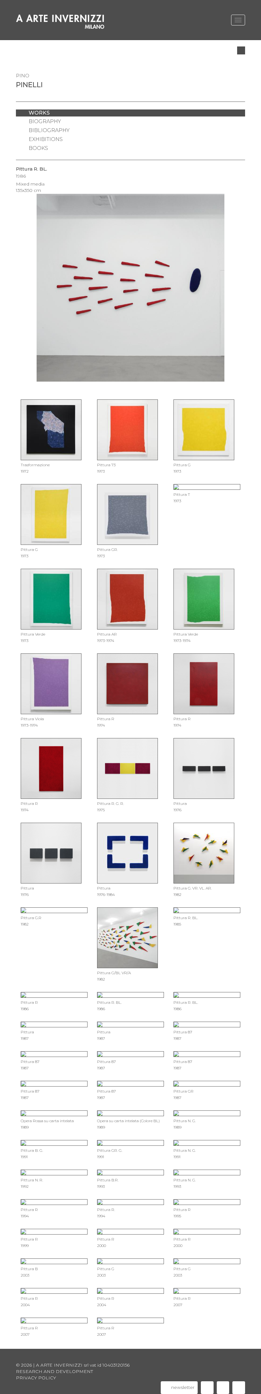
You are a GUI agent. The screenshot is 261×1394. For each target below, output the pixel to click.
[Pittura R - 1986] (26, 284)
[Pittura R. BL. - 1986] (234, 284)
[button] (241, 50)
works (39, 113)
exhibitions (46, 139)
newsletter (182, 1387)
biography (45, 121)
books (38, 148)
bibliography (49, 130)
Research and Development (54, 1371)
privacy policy (36, 1378)
